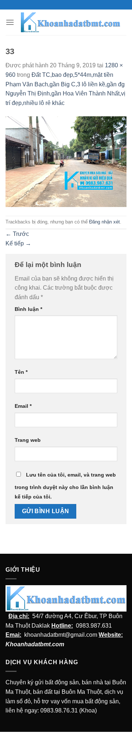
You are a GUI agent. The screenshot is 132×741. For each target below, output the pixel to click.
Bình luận (28, 309)
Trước (17, 234)
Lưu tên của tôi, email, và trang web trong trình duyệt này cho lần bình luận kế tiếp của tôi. (65, 486)
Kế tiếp (18, 243)
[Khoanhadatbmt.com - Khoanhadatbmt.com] (70, 22)
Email (23, 406)
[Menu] (10, 22)
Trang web (28, 440)
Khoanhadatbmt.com (35, 644)
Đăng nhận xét (104, 222)
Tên (21, 372)
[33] (66, 161)
